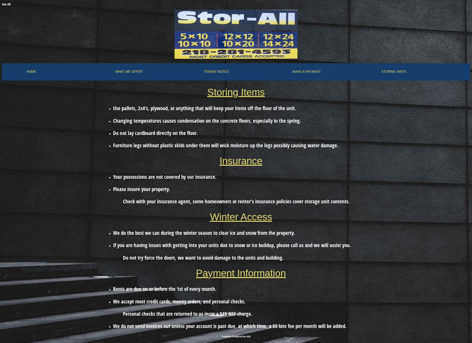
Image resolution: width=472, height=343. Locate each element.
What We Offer (128, 72)
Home (31, 72)
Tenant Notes (216, 72)
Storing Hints (393, 72)
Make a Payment (307, 72)
